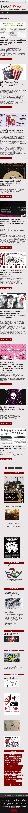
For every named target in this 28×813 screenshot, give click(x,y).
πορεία (19, 779)
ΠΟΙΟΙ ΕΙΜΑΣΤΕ (10, 506)
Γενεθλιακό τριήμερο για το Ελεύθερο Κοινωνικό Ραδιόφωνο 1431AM (12, 409)
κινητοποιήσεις (8, 777)
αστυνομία (7, 766)
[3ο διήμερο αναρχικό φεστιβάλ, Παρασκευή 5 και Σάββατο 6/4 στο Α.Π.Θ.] (13, 436)
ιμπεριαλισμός (17, 771)
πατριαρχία (14, 779)
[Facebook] (24, 1)
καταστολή (14, 775)
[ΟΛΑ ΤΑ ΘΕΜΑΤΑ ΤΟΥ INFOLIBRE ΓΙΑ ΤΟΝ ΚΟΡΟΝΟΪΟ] (11, 642)
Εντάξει (14, 810)
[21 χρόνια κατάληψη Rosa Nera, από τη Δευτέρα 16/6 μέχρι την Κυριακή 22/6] (13, 260)
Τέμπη (14, 762)
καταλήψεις (7, 775)
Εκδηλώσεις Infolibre (13, 473)
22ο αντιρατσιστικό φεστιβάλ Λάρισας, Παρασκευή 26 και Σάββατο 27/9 (10, 183)
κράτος (15, 777)
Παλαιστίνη (13, 760)
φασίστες (20, 784)
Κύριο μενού (7, 12)
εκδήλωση (12, 767)
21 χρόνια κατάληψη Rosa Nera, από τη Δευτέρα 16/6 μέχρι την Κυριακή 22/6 (11, 272)
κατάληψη (15, 773)
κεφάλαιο (20, 775)
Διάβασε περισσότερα (6, 107)
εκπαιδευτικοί (8, 769)
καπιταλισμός (8, 773)
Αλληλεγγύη (14, 754)
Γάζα (20, 754)
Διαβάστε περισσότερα (11, 624)
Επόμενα (18, 468)
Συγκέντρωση (8, 762)
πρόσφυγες (7, 781)
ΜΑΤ (11, 758)
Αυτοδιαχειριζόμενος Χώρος (14, 523)
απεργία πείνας (13, 764)
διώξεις (6, 767)
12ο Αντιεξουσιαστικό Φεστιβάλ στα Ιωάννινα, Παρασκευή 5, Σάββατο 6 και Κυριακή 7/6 (13, 42)
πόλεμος (14, 781)
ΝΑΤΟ (14, 758)
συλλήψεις (13, 784)
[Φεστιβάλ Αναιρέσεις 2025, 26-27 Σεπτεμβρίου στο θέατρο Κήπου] (13, 120)
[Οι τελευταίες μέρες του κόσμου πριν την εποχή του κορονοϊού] (11, 687)
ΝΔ (17, 758)
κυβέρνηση (7, 779)
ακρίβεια (19, 762)
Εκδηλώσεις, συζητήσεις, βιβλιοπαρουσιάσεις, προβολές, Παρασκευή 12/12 (11, 84)
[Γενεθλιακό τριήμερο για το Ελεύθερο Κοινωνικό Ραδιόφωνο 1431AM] (13, 397)
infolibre (11, 46)
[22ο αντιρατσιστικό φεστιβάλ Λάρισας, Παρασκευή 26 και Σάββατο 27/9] (13, 171)
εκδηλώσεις (18, 767)
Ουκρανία (7, 760)
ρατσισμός (7, 784)
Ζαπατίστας (11, 756)
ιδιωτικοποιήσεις (9, 771)
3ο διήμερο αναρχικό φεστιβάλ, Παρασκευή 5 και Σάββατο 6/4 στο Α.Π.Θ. (12, 448)
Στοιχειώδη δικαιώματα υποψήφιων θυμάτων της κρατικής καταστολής (12, 594)
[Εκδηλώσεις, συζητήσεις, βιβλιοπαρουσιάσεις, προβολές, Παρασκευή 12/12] (13, 72)
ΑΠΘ (10, 754)
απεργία (7, 764)
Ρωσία (18, 760)
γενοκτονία (13, 766)
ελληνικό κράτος (16, 769)
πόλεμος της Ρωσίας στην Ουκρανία (13, 782)
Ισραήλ (6, 758)
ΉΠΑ (6, 754)
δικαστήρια (20, 766)
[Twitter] (26, 1)
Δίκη (6, 756)
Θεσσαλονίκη (18, 756)
